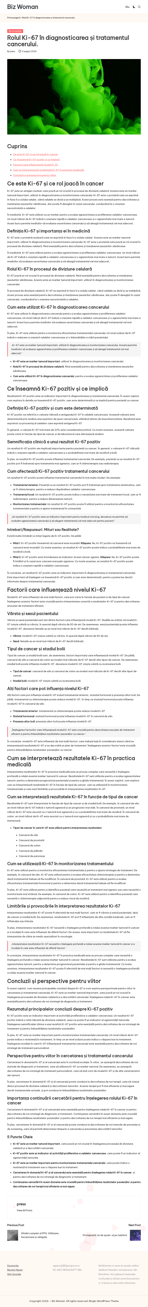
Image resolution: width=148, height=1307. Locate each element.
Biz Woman (22, 7)
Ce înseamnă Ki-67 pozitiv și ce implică (36, 159)
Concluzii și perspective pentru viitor (34, 175)
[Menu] (127, 7)
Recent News (15, 1269)
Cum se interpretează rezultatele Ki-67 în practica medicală (48, 170)
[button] (24, 1210)
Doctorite (13, 1265)
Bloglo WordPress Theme (104, 1301)
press (21, 1204)
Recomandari (15, 31)
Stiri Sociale (14, 1274)
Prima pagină (13, 17)
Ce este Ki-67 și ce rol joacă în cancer (35, 154)
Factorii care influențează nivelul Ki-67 (35, 164)
